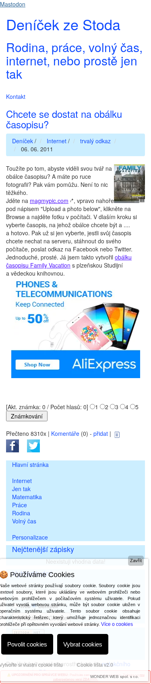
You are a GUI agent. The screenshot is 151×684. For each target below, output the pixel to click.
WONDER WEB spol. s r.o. (114, 676)
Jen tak (21, 489)
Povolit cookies (27, 644)
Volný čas (24, 521)
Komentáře (65, 433)
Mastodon (12, 4)
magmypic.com (49, 201)
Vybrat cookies (82, 644)
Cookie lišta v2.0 (95, 665)
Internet (22, 481)
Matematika (27, 497)
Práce (19, 505)
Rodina (21, 513)
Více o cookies (117, 624)
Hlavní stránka (30, 464)
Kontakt (15, 96)
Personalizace (30, 537)
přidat (100, 433)
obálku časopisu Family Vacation (69, 261)
